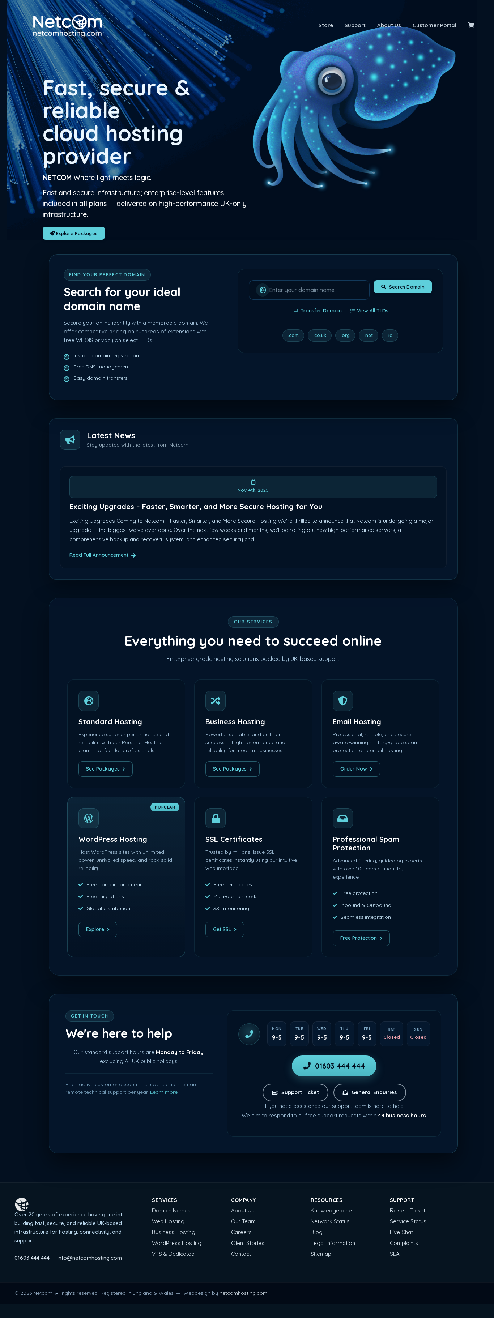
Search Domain (407, 287)
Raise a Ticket (407, 1210)
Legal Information (333, 1243)
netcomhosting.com (244, 1293)
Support (355, 25)
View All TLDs (372, 310)
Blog (317, 1232)
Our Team (243, 1221)
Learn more (164, 1092)
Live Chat (401, 1232)
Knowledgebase (331, 1210)
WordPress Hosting (176, 1243)
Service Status (408, 1221)
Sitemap (321, 1253)
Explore (95, 929)
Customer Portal (434, 25)
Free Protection (358, 938)
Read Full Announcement (98, 555)
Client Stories (247, 1243)
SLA (395, 1253)
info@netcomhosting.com (90, 1257)
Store (326, 25)
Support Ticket (300, 1092)
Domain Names (171, 1210)
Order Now (353, 768)
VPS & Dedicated (173, 1253)
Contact (241, 1253)
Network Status (330, 1221)
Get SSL (222, 929)
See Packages (103, 768)
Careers (241, 1232)
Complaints (404, 1243)
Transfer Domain (321, 310)
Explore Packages (76, 233)
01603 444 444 (340, 1065)
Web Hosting (168, 1221)
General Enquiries (374, 1092)
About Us (389, 25)
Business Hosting (173, 1232)
